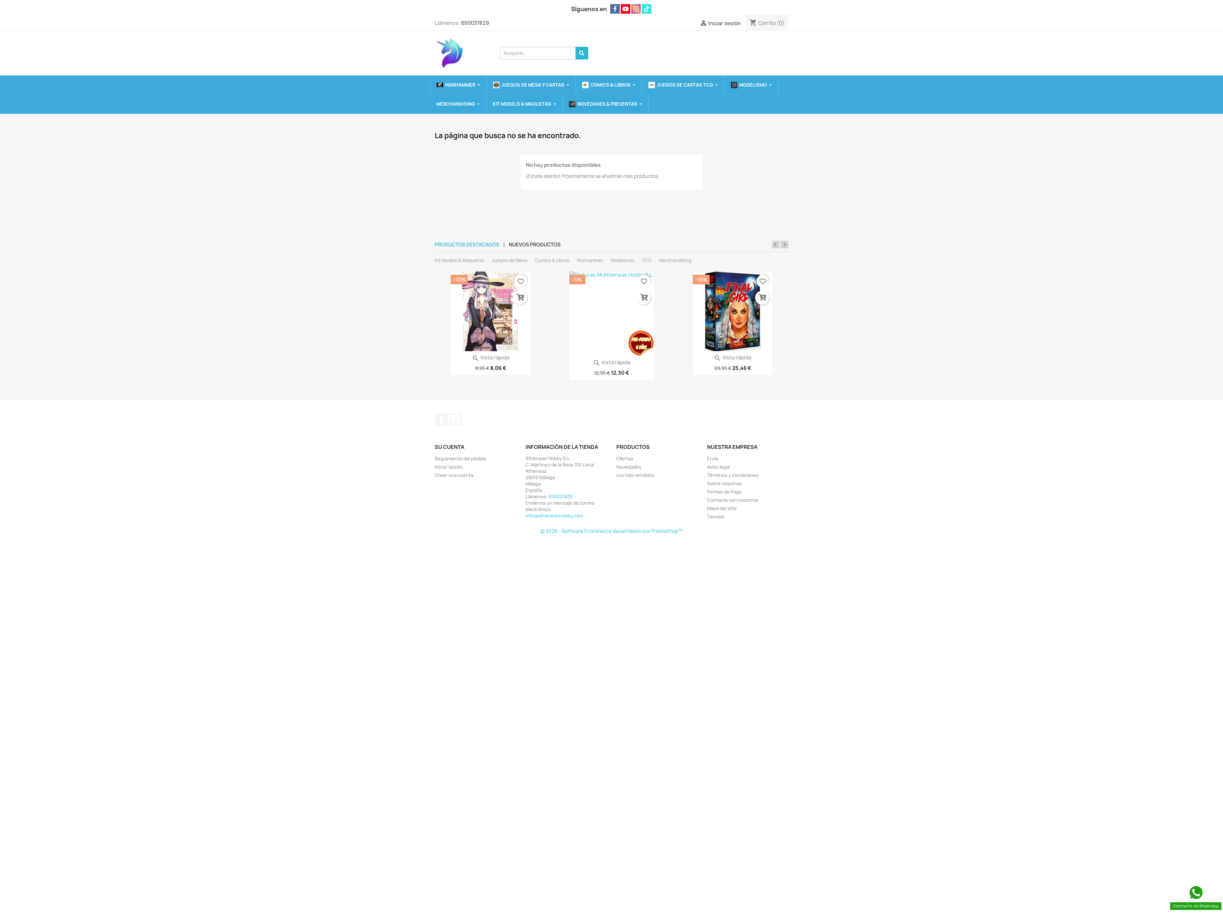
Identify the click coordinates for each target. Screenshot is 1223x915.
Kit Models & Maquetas (459, 260)
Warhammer (590, 260)
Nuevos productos (535, 244)
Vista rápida (490, 357)
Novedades (628, 467)
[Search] (582, 53)
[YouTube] (625, 9)
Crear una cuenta (454, 475)
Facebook (441, 419)
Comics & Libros (552, 260)
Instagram (455, 419)
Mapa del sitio (722, 508)
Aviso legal (718, 467)
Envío (713, 459)
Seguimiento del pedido (460, 459)
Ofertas (624, 459)
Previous (776, 244)
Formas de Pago (724, 492)
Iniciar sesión (449, 467)
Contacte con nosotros (733, 500)
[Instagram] (636, 9)
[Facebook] (615, 9)
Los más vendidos (635, 475)
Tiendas (716, 517)
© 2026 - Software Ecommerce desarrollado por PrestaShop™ (611, 531)
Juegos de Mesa (509, 260)
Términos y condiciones (733, 475)
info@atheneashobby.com (554, 516)
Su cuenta (449, 446)
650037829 (475, 22)
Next (784, 244)
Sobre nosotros (724, 483)
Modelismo (622, 260)
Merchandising (675, 260)
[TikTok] (646, 9)
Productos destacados (467, 244)
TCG (647, 260)
